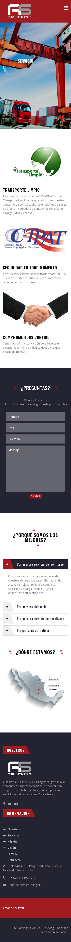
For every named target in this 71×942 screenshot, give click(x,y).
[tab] (35, 564)
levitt (21, 908)
